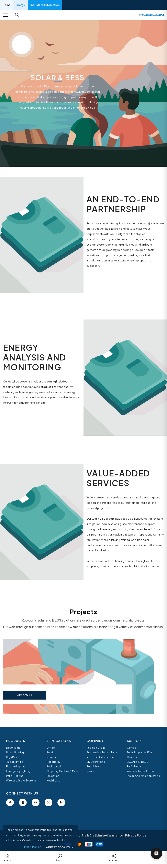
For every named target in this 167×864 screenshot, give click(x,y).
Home (6, 5)
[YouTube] (36, 802)
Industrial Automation (45, 5)
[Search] (17, 14)
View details (24, 695)
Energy (20, 5)
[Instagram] (23, 802)
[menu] (5, 14)
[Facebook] (10, 802)
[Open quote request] (156, 853)
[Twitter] (48, 802)
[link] (42, 235)
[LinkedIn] (61, 802)
